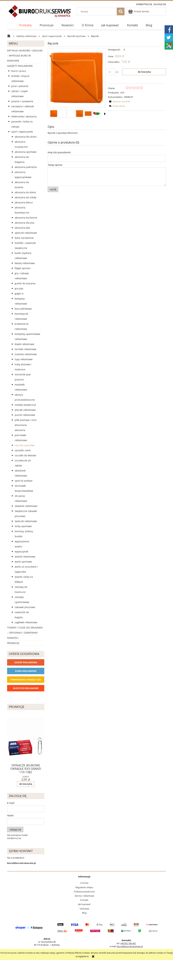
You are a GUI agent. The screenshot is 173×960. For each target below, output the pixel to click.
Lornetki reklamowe (25, 349)
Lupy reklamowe (24, 359)
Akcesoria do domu (25, 192)
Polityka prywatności (84, 891)
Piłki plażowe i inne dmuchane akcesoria (25, 425)
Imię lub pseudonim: (59, 152)
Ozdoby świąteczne (25, 404)
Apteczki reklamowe (26, 232)
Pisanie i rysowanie (22, 101)
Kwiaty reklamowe (25, 263)
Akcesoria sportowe (25, 151)
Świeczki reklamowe (26, 521)
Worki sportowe (23, 561)
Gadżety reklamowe (20, 65)
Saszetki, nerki (23, 450)
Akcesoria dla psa (24, 222)
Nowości (12, 637)
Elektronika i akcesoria (23, 116)
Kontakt (84, 899)
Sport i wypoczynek (22, 131)
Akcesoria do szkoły (25, 197)
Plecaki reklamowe (25, 409)
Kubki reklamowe (25, 670)
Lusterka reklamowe (26, 354)
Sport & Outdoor (24, 480)
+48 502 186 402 (128, 943)
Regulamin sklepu (84, 887)
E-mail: (11, 803)
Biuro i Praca (18, 71)
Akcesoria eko (22, 227)
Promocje (13, 643)
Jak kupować (84, 904)
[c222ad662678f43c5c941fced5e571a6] (88, 113)
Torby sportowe (23, 526)
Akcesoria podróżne (26, 167)
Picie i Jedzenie (19, 86)
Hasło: (10, 815)
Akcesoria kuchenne (26, 217)
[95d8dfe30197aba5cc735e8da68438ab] (79, 113)
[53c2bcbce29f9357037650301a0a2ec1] (53, 113)
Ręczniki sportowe (25, 445)
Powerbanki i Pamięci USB (25, 679)
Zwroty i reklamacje (84, 895)
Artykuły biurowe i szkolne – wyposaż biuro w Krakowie (25, 55)
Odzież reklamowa (25, 662)
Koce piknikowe (23, 308)
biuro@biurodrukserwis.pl (130, 946)
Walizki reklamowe (25, 556)
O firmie (84, 882)
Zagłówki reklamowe (26, 622)
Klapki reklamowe (24, 344)
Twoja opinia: (55, 164)
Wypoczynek (21, 551)
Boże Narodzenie (24, 237)
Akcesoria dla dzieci (26, 136)
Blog (84, 912)
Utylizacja (84, 908)
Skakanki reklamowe (26, 506)
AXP (122, 92)
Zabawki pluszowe (25, 607)
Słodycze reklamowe (26, 688)
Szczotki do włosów (25, 455)
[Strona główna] (40, 13)
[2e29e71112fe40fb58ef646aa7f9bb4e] (96, 113)
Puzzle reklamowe (25, 415)
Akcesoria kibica (24, 202)
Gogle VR (19, 293)
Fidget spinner (23, 268)
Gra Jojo (19, 288)
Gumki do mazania (25, 283)
